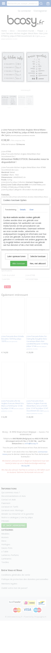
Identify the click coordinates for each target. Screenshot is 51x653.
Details (23, 209)
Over (32, 209)
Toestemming (10, 209)
